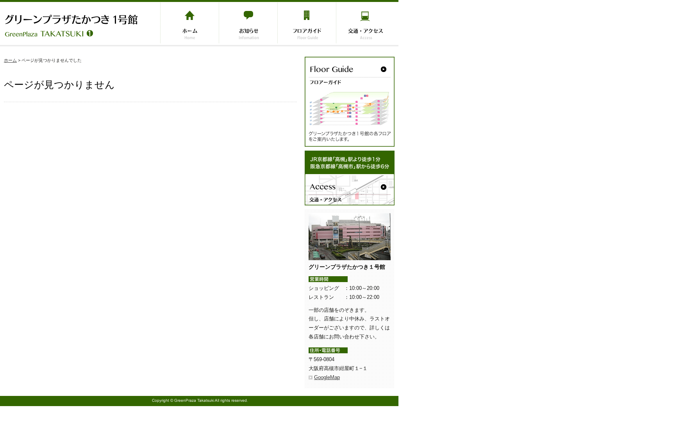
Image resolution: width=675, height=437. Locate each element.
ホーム (10, 60)
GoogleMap (327, 377)
